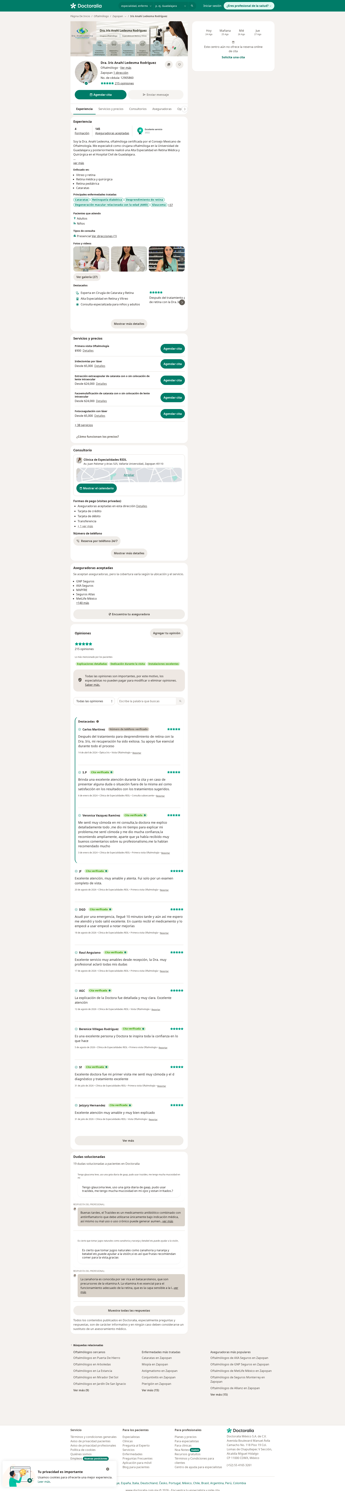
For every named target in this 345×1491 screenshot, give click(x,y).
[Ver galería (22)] (169, 65)
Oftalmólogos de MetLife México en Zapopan (241, 1371)
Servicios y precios (110, 109)
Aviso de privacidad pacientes (90, 1441)
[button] (97, 541)
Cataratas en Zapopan (157, 1358)
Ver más (141, 1142)
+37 (170, 205)
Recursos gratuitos (188, 1454)
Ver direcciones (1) (104, 236)
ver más (78, 163)
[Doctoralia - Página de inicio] (93, 5)
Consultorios (138, 109)
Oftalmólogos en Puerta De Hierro (96, 1358)
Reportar (136, 752)
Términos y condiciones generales (93, 1437)
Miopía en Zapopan (155, 1364)
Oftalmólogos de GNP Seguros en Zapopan (239, 1364)
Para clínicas (183, 1445)
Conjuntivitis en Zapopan (159, 1377)
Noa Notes (187, 1450)
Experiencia (84, 109)
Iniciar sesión (212, 6)
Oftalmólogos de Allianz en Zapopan (235, 1388)
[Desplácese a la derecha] (185, 109)
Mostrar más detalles (130, 325)
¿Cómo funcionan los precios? (97, 437)
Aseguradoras (162, 109)
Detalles (88, 351)
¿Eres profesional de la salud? (248, 6)
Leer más (44, 1482)
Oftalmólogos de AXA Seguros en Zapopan (239, 1358)
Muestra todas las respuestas (129, 1310)
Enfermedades (132, 1454)
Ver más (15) (150, 1390)
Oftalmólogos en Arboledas (92, 1364)
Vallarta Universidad (131, 463)
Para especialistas (187, 1441)
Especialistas (131, 1437)
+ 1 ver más (85, 526)
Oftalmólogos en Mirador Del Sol (95, 1377)
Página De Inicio (80, 16)
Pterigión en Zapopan (156, 1384)
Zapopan (150, 463)
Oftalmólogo (101, 16)
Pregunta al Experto (136, 1445)
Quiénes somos (81, 1454)
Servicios (129, 1450)
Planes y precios (186, 1437)
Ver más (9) (81, 1390)
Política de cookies (83, 1450)
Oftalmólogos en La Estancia (92, 1371)
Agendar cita (173, 349)
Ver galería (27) (87, 277)
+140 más (82, 603)
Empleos (88, 1458)
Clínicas (128, 1441)
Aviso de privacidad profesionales (93, 1445)
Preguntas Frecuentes (138, 1458)
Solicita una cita (233, 57)
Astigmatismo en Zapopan (160, 1371)
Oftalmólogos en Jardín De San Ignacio (99, 1384)
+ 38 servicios (84, 425)
